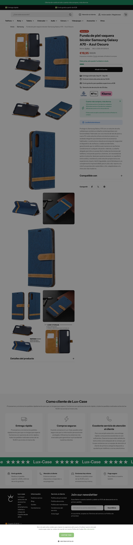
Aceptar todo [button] (66, 535)
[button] (66, 541)
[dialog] (66, 534)
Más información (89, 529)
